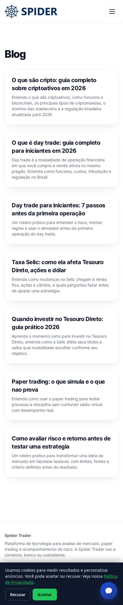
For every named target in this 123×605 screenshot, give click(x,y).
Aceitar (45, 594)
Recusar (17, 594)
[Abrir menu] (112, 11)
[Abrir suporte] (108, 590)
